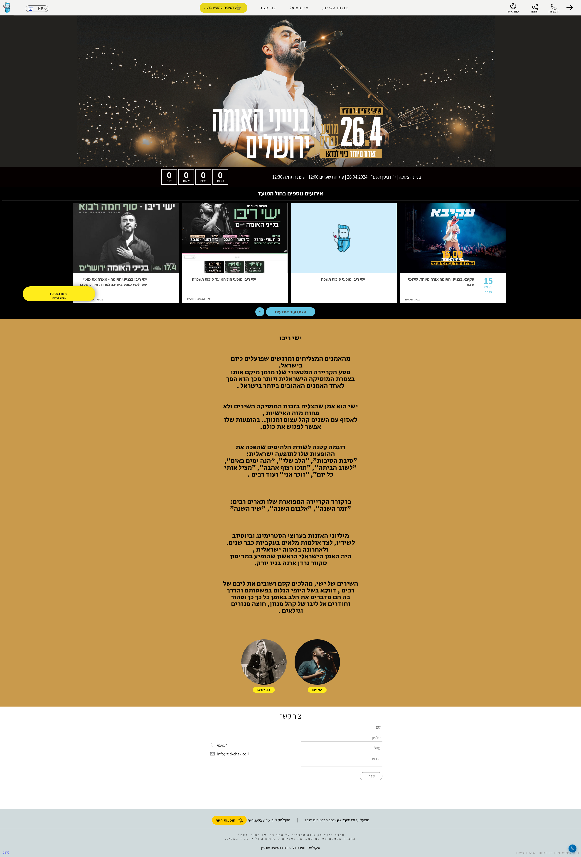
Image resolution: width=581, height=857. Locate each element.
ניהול (6, 852)
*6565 (222, 745)
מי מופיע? (299, 7)
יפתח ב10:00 (59, 293)
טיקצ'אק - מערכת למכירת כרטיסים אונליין (290, 847)
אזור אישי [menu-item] (513, 11)
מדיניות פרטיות (549, 852)
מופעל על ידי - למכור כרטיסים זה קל (337, 819)
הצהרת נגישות (526, 852)
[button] (569, 7)
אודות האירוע (335, 7)
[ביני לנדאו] (264, 662)
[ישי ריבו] (317, 662)
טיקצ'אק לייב (280, 819)
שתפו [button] (534, 11)
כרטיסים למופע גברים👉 (218, 7)
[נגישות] (572, 848)
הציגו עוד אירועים (290, 312)
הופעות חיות (225, 820)
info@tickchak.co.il (233, 754)
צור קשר (268, 7)
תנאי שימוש (570, 852)
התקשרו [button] (554, 11)
